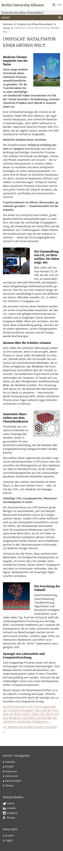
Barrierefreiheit (13, 781)
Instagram (12, 813)
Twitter (11, 803)
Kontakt (9, 766)
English (9, 840)
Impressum (11, 771)
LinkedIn (11, 808)
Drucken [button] (9, 835)
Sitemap (9, 785)
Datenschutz (11, 776)
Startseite (8, 24)
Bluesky (11, 817)
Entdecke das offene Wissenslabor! (22, 12)
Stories (6, 28)
